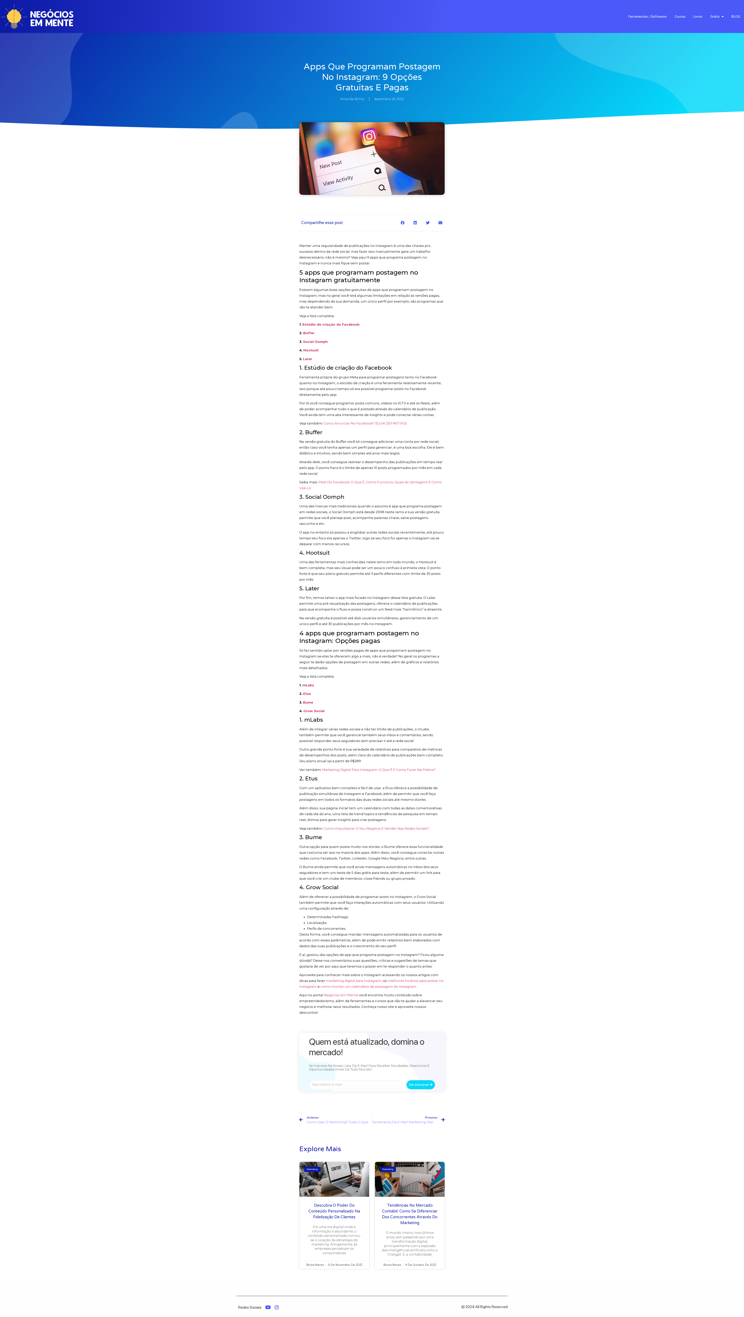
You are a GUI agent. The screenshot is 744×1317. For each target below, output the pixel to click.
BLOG (735, 16)
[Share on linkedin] (415, 222)
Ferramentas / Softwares (647, 16)
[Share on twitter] (427, 222)
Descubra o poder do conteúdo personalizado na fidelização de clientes (334, 1211)
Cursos (679, 16)
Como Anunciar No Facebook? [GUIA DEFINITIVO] (365, 423)
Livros (697, 16)
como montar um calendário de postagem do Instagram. (368, 986)
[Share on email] (440, 222)
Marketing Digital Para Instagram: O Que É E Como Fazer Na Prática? (379, 770)
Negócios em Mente (341, 995)
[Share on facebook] (402, 222)
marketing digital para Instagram (353, 981)
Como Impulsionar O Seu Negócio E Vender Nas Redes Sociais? (376, 828)
